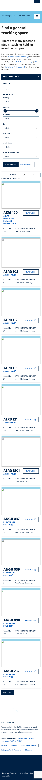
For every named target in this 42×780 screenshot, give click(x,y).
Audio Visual (7, 143)
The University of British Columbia (15, 4)
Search (6, 83)
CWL (35, 62)
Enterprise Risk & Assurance (11, 750)
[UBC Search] (37, 2)
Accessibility (7, 133)
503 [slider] (37, 111)
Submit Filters (10, 164)
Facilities (14, 745)
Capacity (6, 107)
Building (6, 98)
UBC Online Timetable (22, 62)
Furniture (6, 114)
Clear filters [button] (25, 164)
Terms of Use (24, 773)
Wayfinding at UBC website (13, 67)
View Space (29, 213)
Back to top (6, 722)
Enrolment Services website (16, 57)
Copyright (33, 773)
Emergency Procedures (9, 773)
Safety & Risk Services (29, 745)
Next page (7, 692)
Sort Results (12, 175)
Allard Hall (8, 275)
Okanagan (28, 750)
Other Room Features (11, 152)
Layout (5, 124)
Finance (4, 745)
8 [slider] (5, 111)
